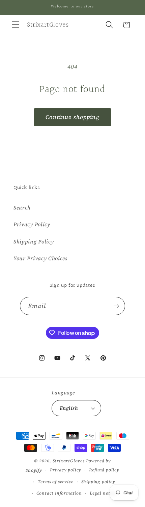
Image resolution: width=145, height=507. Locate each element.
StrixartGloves (69, 461)
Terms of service (56, 481)
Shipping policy (98, 481)
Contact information (59, 493)
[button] (15, 25)
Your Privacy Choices (40, 258)
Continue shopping (72, 117)
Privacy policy (65, 470)
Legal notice (103, 493)
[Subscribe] (116, 306)
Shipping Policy (33, 241)
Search (22, 207)
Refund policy (104, 470)
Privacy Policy (31, 224)
